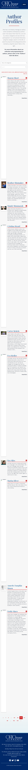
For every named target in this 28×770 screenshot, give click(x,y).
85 (18, 717)
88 (8, 720)
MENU (24, 4)
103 (14, 720)
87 (25, 717)
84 (15, 717)
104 (18, 720)
